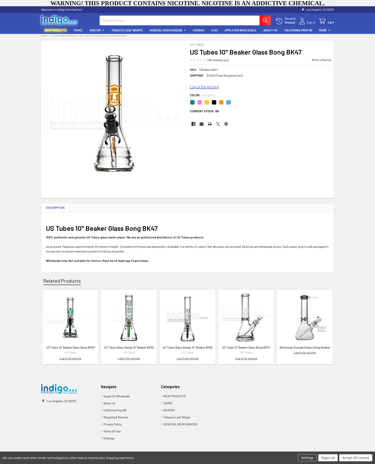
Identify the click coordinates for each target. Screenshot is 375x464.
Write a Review (321, 60)
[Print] (209, 124)
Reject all (328, 458)
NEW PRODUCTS (55, 30)
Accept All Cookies (355, 458)
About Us (270, 30)
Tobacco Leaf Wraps (126, 30)
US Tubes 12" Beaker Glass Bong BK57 (246, 347)
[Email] (201, 124)
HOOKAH (198, 30)
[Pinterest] (226, 124)
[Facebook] (193, 124)
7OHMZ (78, 30)
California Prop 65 (298, 30)
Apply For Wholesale (240, 30)
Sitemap (108, 438)
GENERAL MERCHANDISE (165, 30)
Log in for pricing (204, 86)
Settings (307, 458)
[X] (217, 124)
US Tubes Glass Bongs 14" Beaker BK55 (187, 347)
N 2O (215, 30)
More (323, 30)
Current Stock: (204, 111)
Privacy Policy (112, 424)
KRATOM (95, 30)
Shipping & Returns (115, 417)
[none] (114, 113)
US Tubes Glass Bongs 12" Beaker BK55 (129, 347)
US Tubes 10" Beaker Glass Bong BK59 (70, 347)
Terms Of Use (112, 431)
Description (55, 207)
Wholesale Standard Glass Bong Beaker (304, 347)
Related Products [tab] (62, 281)
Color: (202, 95)
